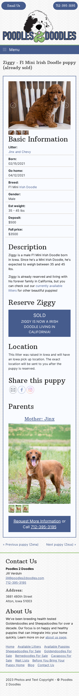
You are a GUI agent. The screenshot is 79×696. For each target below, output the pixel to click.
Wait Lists (22, 660)
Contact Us (46, 665)
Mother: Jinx (40, 419)
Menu (14, 49)
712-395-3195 (65, 6)
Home (10, 646)
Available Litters (29, 646)
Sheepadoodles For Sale (23, 651)
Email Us (13, 6)
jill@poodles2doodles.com (25, 578)
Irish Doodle (28, 187)
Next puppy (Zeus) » (61, 544)
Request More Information (37, 521)
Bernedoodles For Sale (31, 656)
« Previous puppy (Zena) (21, 544)
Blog (31, 665)
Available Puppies (57, 646)
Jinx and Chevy (19, 152)
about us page (55, 637)
